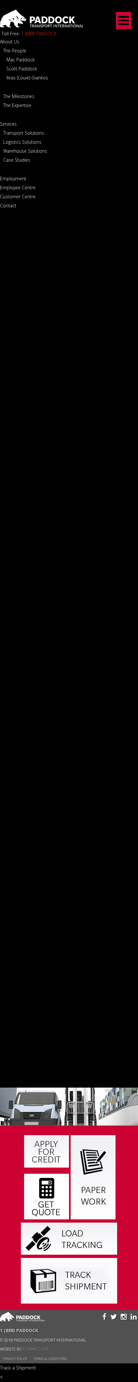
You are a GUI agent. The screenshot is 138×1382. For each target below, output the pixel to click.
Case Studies (16, 160)
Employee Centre (18, 187)
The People (14, 51)
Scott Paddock (21, 69)
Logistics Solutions (22, 142)
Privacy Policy (15, 1358)
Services (8, 124)
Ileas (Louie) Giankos (27, 78)
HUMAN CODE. (36, 1349)
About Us (9, 42)
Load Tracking (69, 1239)
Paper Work (93, 1177)
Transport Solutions (23, 133)
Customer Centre (18, 196)
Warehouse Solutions (25, 151)
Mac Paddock (20, 60)
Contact (8, 205)
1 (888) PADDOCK (38, 34)
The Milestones (18, 96)
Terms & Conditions (50, 1358)
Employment (13, 178)
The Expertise (17, 105)
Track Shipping (69, 1281)
